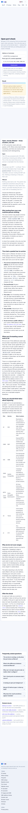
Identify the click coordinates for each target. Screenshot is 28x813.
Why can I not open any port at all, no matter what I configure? (13, 671)
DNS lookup (4, 780)
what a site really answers (9, 710)
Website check (5, 786)
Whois (14, 5)
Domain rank (4, 797)
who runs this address (8, 714)
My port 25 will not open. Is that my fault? (13, 688)
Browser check (5, 799)
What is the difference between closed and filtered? (12, 664)
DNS (23, 5)
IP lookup (9, 5)
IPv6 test (3, 801)
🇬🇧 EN (21, 1)
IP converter (4, 790)
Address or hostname (8, 53)
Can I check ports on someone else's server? (13, 677)
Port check (4, 784)
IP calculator (4, 788)
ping (19, 611)
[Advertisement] (14, 22)
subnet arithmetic (7, 720)
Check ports (14, 65)
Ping (19, 5)
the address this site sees (14, 324)
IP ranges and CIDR (6, 793)
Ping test (3, 777)
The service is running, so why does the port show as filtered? (13, 658)
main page (5, 380)
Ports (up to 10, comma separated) (11, 58)
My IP (3, 5)
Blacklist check (5, 782)
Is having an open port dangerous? (13, 683)
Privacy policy (4, 809)
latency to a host (6, 705)
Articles (3, 804)
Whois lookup (4, 775)
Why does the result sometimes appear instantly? (12, 694)
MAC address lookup (6, 795)
